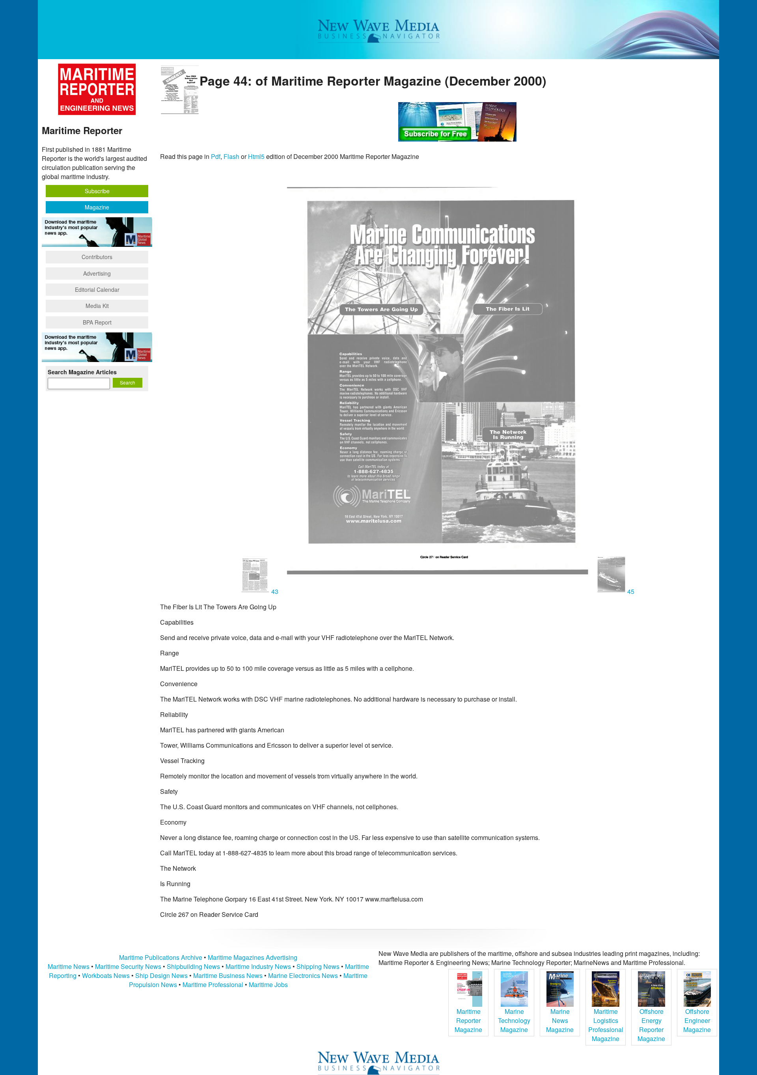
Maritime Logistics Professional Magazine (605, 1025)
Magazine (97, 207)
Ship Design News (162, 975)
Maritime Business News (228, 975)
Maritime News (68, 966)
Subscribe (97, 191)
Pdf (215, 156)
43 (275, 591)
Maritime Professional (213, 984)
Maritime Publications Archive (160, 957)
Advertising (97, 273)
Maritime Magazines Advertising (252, 957)
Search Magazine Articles (82, 372)
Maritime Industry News (258, 966)
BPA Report (97, 322)
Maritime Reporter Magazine (468, 1020)
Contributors (97, 257)
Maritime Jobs (268, 984)
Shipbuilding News (193, 966)
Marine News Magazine (560, 1020)
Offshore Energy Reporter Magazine (651, 1025)
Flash (231, 156)
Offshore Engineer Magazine (697, 1020)
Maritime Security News (128, 966)
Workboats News (106, 975)
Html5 (256, 156)
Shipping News (317, 966)
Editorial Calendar (97, 289)
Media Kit (97, 306)
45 (630, 591)
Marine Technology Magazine (514, 1020)
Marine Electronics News (303, 975)
